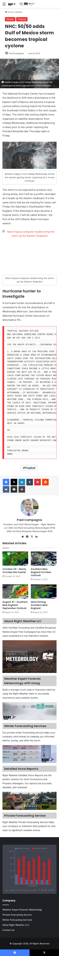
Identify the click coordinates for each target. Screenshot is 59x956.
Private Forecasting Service (17, 914)
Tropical (22, 19)
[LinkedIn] (22, 482)
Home (10, 12)
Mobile (18, 12)
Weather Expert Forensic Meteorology (22, 909)
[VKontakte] (6, 489)
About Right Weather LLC (15, 925)
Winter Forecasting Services (17, 920)
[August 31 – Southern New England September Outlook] (15, 591)
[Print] (22, 489)
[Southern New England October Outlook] (44, 558)
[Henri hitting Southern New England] (44, 591)
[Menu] (4, 5)
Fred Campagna (16, 53)
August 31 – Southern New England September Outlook (15, 605)
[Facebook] (6, 482)
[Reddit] (45, 482)
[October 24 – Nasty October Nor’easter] (15, 558)
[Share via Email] (14, 489)
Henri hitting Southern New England (39, 605)
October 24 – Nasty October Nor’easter (14, 570)
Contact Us (8, 930)
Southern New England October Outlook (41, 572)
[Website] (23, 537)
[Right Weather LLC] (21, 4)
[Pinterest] (37, 482)
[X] (14, 482)
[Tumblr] (29, 482)
